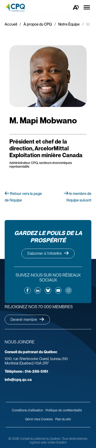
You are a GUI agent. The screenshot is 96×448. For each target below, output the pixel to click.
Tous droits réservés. (75, 438)
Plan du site (63, 419)
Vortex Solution (57, 442)
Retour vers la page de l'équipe (23, 196)
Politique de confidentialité (63, 410)
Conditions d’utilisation (27, 410)
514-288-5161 (26, 371)
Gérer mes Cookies (39, 419)
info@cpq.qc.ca (18, 379)
